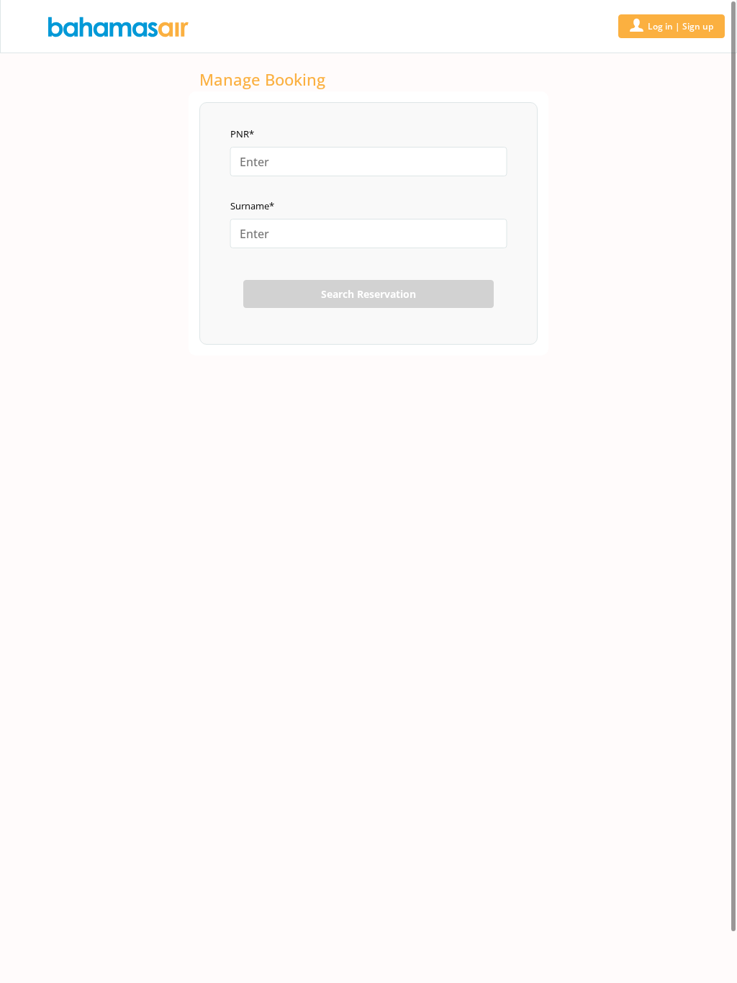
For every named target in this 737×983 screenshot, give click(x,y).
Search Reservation (368, 294)
